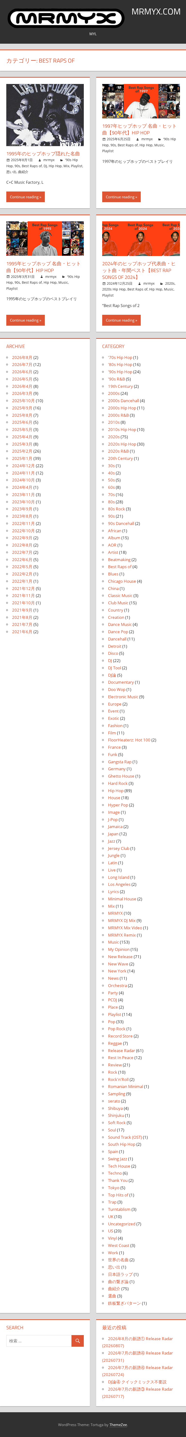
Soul (112, 1130)
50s (111, 480)
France (114, 747)
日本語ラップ (120, 1274)
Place (113, 1007)
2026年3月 (22, 393)
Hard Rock (118, 783)
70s (111, 494)
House (114, 797)
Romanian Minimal (125, 1086)
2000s (114, 393)
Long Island (118, 877)
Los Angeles (119, 884)
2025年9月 (22, 408)
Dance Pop (118, 631)
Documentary (121, 682)
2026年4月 (22, 386)
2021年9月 (22, 610)
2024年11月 (23, 473)
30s (111, 465)
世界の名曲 (118, 1260)
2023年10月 (23, 502)
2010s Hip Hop (122, 429)
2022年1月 (22, 581)
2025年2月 (22, 451)
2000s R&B (118, 415)
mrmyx (48, 160)
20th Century (120, 458)
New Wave (118, 964)
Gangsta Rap (120, 761)
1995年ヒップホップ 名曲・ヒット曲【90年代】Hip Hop (43, 267)
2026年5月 (22, 379)
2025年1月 (22, 458)
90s (17, 166)
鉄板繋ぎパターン (124, 1303)
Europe (115, 704)
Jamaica (115, 826)
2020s (170, 283)
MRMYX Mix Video (125, 927)
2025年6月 (22, 422)
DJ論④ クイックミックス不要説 (137, 1382)
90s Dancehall (121, 523)
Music (159, 145)
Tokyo (113, 1187)
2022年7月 (22, 552)
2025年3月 (22, 444)
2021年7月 (22, 624)
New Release (120, 956)
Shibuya (115, 1108)
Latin (112, 862)
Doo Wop (116, 689)
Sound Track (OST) (125, 1137)
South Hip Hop (121, 1144)
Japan (113, 834)
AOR (112, 545)
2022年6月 (22, 559)
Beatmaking (119, 559)
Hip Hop (55, 166)
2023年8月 (22, 516)
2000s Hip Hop (122, 408)
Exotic (113, 718)
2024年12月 (23, 465)
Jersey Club (118, 848)
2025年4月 (22, 437)
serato (114, 1101)
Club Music (118, 603)
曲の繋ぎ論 (118, 1281)
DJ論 (112, 675)
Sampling (116, 1093)
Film (112, 733)
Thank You (118, 1180)
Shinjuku (116, 1115)
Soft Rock (117, 1122)
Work (113, 1252)
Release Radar (121, 1050)
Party (113, 993)
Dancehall (117, 639)
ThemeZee (118, 1424)
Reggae (115, 1043)
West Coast (118, 1245)
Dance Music (120, 624)
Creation (116, 617)
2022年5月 (22, 566)
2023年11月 (23, 494)
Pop (111, 1021)
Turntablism (119, 1209)
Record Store (120, 1036)
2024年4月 (22, 487)
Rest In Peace (120, 1057)
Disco (113, 653)
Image (114, 812)
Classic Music (120, 595)
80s (111, 502)
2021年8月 (22, 617)
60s (111, 487)
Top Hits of (118, 1195)
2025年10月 (23, 400)
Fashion (115, 725)
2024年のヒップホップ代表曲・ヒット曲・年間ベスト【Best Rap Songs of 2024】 (139, 270)
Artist (113, 552)
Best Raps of (32, 166)
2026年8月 (22, 357)
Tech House (119, 1166)
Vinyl (112, 1238)
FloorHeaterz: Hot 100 (129, 740)
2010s (114, 422)
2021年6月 (22, 631)
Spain (113, 1151)
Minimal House (122, 899)
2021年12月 (23, 588)
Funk (112, 754)
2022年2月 (22, 574)
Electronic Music (123, 696)
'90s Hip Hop (120, 371)
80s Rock (116, 509)
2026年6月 (22, 371)
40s (111, 473)
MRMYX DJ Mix (122, 920)
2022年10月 (23, 530)
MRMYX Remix (122, 935)
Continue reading (24, 196)
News (113, 978)
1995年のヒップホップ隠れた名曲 (43, 153)
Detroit (114, 646)
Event (113, 711)
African (114, 530)
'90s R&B (116, 379)
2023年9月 (22, 509)
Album (114, 537)
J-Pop (113, 819)
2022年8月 (22, 545)
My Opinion (119, 949)
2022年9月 (22, 537)
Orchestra (117, 985)
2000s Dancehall (123, 400)
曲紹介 (23, 171)
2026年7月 (22, 364)
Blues (113, 574)
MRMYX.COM (156, 11)
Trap (112, 1202)
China (113, 588)
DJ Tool (114, 668)
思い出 (11, 171)
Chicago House (122, 581)
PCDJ (112, 1000)
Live (112, 870)
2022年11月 (23, 523)
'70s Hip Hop (120, 357)
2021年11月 (23, 595)
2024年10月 (23, 480)
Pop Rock (116, 1028)
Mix (66, 166)
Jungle (114, 855)
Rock (112, 1072)
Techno (115, 1173)
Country (115, 610)
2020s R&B (118, 451)
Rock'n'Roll (118, 1079)
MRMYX (115, 913)
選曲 (112, 1296)
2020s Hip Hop (114, 289)
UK (110, 1216)
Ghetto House (121, 776)
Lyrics (113, 891)
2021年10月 (23, 603)
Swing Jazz (117, 1159)
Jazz (111, 841)
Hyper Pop (118, 805)
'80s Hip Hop (120, 364)
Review (115, 1065)
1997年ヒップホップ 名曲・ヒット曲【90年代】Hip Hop (139, 129)
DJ (45, 166)
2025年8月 (22, 415)
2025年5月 (22, 429)
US (110, 1231)
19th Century (120, 386)
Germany (117, 769)
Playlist (76, 166)
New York (117, 971)
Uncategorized (121, 1224)
